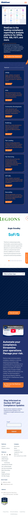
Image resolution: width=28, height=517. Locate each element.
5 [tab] (15, 260)
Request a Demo (5, 448)
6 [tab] (17, 260)
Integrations (4, 457)
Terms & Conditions (14, 511)
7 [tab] (19, 260)
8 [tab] (20, 260)
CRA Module (4, 460)
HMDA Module (4, 458)
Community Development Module (7, 463)
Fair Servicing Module (6, 468)
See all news (14, 313)
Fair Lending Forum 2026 (20, 456)
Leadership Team (18, 452)
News (15, 448)
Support (3, 446)
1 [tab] (8, 260)
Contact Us (17, 450)
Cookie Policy (22, 511)
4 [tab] (14, 260)
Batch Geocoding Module (5, 471)
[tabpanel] (14, 243)
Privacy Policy (6, 511)
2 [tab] (10, 260)
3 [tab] (12, 260)
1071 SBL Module (5, 476)
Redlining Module (5, 474)
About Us (16, 454)
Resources (16, 446)
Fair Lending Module (6, 466)
